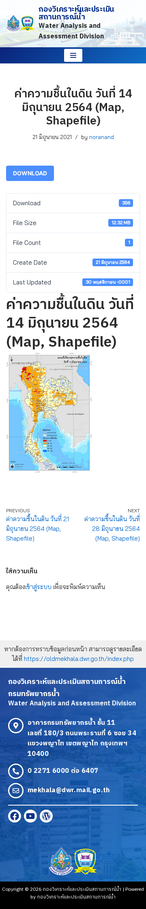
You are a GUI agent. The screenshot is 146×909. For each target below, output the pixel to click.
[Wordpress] (46, 816)
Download (30, 173)
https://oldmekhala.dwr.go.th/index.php (79, 659)
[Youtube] (30, 816)
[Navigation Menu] (73, 55)
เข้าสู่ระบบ (38, 587)
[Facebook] (14, 816)
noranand (101, 136)
